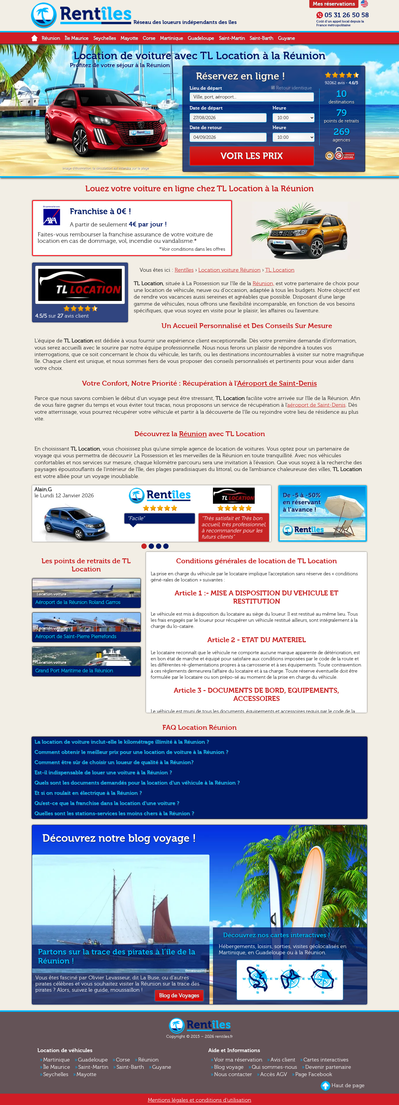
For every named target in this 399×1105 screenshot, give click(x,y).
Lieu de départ (213, 92)
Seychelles (104, 38)
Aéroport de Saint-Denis (277, 383)
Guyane (286, 38)
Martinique (171, 38)
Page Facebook (313, 1074)
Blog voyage (229, 1067)
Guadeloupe (201, 38)
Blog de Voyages (179, 996)
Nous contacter (233, 1074)
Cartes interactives (325, 1060)
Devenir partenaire (328, 1067)
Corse (149, 38)
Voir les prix (252, 156)
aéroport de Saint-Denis (316, 405)
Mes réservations (334, 4)
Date (206, 108)
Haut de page (348, 1086)
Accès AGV (273, 1074)
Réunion (51, 38)
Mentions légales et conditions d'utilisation (199, 1100)
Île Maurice (77, 38)
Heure (279, 108)
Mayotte (129, 38)
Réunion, (263, 283)
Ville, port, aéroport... (214, 97)
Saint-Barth (261, 38)
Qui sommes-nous (274, 1067)
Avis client (282, 1060)
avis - (341, 82)
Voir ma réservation (238, 1060)
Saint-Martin (232, 38)
